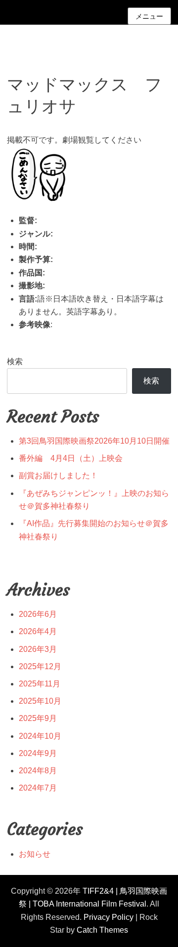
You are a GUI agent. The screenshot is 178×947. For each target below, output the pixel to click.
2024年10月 (40, 736)
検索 (15, 361)
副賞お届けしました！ (58, 475)
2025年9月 (38, 718)
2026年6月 (38, 614)
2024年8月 (38, 770)
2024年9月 (38, 753)
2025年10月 (40, 701)
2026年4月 (38, 631)
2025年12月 (40, 666)
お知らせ (34, 854)
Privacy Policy (109, 917)
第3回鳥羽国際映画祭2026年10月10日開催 (94, 441)
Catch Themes (102, 930)
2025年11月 (39, 684)
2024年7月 (38, 788)
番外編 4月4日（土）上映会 (71, 458)
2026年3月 (38, 649)
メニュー (149, 16)
